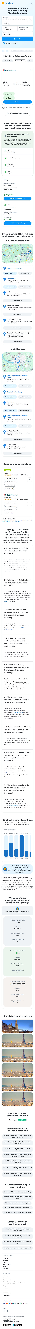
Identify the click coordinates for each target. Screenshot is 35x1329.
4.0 (15, 481)
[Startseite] (3, 51)
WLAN (8, 488)
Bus (8, 180)
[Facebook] (8, 1311)
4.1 (14, 478)
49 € (17, 966)
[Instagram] (4, 1311)
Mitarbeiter (10, 478)
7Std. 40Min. (17, 929)
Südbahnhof (11, 278)
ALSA (16, 520)
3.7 (15, 506)
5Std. (17, 990)
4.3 (14, 509)
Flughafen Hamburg (14, 392)
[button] (29, 20)
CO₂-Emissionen (7, 217)
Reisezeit (17, 927)
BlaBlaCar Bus (8, 497)
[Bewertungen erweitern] (29, 480)
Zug (8, 204)
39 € (17, 996)
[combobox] (17, 18)
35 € (17, 935)
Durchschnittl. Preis (17, 933)
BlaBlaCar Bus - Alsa (14, 521)
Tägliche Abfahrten (17, 939)
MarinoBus (5, 521)
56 (17, 972)
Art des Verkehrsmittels (17, 920)
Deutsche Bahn (22, 520)
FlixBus (6, 473)
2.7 (12, 488)
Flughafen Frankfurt (14, 268)
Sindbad (29, 520)
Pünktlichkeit (10, 481)
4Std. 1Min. (17, 959)
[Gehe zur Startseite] (8, 3)
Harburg (10, 402)
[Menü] (31, 3)
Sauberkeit (9, 485)
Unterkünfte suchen (11, 43)
